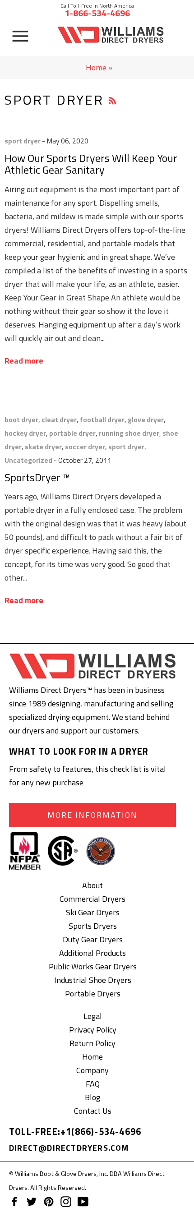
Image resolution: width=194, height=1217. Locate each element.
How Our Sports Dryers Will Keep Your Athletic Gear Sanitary (91, 164)
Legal (92, 1016)
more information (92, 815)
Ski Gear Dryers (93, 912)
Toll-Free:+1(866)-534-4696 (75, 1132)
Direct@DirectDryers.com (69, 1148)
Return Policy (92, 1043)
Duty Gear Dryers (93, 939)
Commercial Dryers (92, 899)
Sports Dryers (93, 926)
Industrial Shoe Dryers (92, 980)
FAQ (93, 1084)
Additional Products (92, 953)
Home (96, 67)
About (92, 885)
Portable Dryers (92, 993)
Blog (92, 1097)
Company (92, 1070)
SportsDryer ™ (37, 477)
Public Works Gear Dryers (93, 966)
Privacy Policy (92, 1029)
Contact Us (92, 1111)
